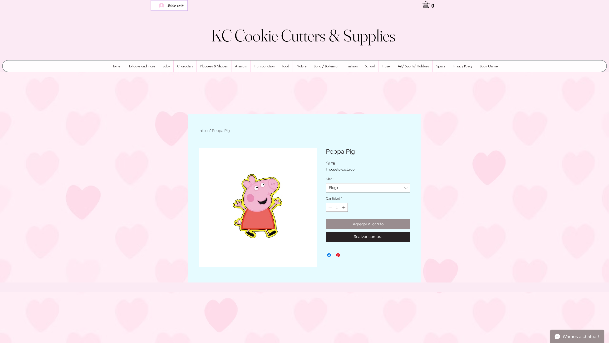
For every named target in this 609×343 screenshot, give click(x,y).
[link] (430, 4)
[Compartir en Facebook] (329, 255)
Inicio (203, 130)
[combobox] (368, 187)
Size (330, 179)
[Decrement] (330, 207)
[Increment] (344, 207)
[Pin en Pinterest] (338, 255)
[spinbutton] (337, 207)
